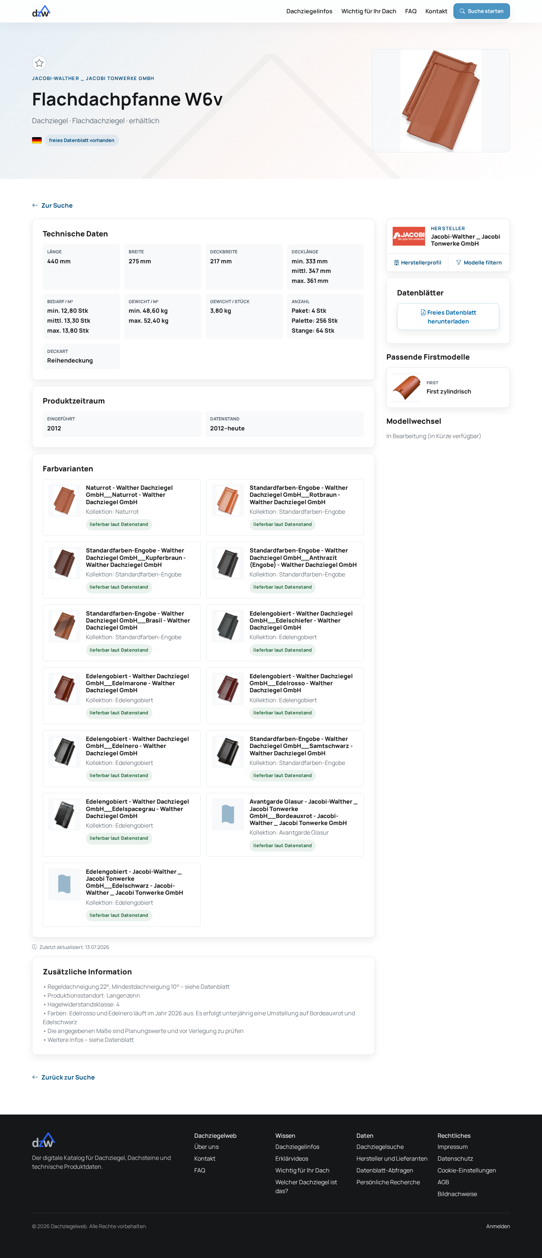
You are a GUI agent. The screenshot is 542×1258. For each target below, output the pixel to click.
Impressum (453, 1147)
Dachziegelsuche (380, 1147)
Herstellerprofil (421, 262)
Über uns (206, 1147)
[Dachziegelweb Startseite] (41, 11)
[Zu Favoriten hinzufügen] (39, 63)
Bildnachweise (457, 1194)
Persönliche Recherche (388, 1182)
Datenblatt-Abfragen (385, 1170)
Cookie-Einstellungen (467, 1170)
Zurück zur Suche (68, 1077)
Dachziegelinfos (309, 11)
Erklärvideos (291, 1158)
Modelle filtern (483, 262)
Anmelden (498, 1226)
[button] (122, 507)
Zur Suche (57, 205)
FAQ (411, 11)
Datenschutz (455, 1158)
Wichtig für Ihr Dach (368, 11)
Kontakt (436, 11)
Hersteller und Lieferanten (392, 1158)
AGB (443, 1182)
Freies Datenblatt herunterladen (451, 316)
